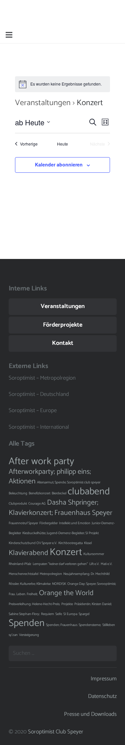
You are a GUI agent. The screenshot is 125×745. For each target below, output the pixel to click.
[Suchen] (115, 35)
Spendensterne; (90, 625)
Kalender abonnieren (59, 164)
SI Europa (70, 614)
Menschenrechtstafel (23, 574)
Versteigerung (29, 635)
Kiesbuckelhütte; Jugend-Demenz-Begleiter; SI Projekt (60, 533)
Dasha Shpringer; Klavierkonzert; (53, 508)
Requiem (47, 614)
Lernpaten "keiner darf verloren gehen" (60, 564)
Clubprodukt (18, 504)
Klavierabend (28, 553)
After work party (41, 461)
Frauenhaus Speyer (83, 513)
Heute (62, 144)
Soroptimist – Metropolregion (42, 378)
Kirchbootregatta (70, 543)
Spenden (27, 623)
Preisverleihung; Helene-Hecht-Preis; (34, 604)
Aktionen (22, 481)
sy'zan (13, 635)
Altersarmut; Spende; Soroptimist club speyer (68, 482)
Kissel (88, 543)
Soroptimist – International (39, 427)
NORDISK (59, 584)
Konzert (66, 552)
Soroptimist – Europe (33, 410)
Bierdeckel (59, 493)
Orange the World (66, 593)
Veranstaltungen (43, 103)
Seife (58, 614)
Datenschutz (102, 696)
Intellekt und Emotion (74, 523)
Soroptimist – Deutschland (39, 394)
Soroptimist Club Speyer (55, 731)
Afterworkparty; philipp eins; (50, 472)
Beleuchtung (18, 493)
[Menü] (9, 35)
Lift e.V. (94, 564)
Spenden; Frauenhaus (61, 625)
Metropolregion (51, 574)
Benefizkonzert (39, 493)
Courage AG (37, 504)
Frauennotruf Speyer (23, 523)
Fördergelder (48, 523)
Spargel (84, 614)
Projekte (67, 604)
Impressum (104, 678)
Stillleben (108, 625)
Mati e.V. (106, 564)
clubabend (89, 492)
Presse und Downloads (90, 714)
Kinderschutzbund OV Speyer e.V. (33, 543)
